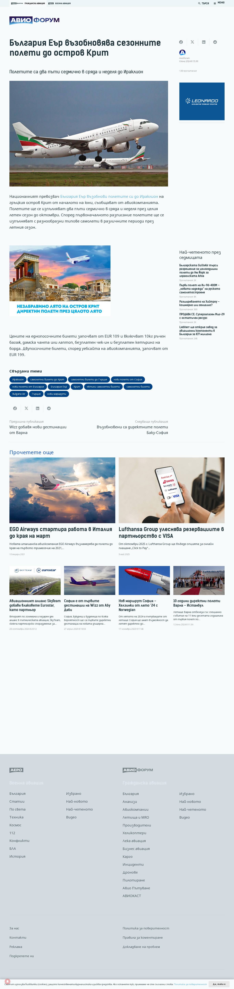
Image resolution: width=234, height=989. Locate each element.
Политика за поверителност (146, 928)
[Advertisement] (202, 177)
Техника (16, 817)
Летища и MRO (136, 817)
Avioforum (184, 58)
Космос (15, 825)
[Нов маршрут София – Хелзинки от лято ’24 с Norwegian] (144, 598)
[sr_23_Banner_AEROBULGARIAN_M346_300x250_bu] (202, 101)
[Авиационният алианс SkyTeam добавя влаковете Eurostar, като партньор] (35, 598)
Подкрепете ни (21, 956)
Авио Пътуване (136, 888)
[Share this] (15, 408)
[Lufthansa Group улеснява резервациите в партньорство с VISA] (172, 506)
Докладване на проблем (141, 947)
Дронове (130, 872)
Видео (71, 817)
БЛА (12, 848)
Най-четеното (79, 809)
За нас (14, 928)
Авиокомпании (136, 809)
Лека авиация (134, 840)
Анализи (130, 801)
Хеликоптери (134, 833)
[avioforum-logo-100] (34, 20)
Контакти (17, 937)
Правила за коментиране (143, 937)
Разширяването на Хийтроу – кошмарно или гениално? (199, 303)
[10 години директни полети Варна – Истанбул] (199, 596)
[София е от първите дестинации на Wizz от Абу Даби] (89, 598)
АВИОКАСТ (132, 895)
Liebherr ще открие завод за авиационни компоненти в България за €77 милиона (198, 330)
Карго (128, 856)
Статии (16, 801)
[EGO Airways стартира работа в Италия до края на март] (62, 506)
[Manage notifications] (7, 981)
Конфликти (19, 840)
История (17, 856)
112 (12, 833)
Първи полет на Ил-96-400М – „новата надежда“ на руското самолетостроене (199, 288)
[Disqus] (117, 689)
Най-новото (77, 801)
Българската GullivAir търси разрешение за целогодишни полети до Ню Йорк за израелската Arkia (198, 271)
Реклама (15, 947)
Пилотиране (134, 880)
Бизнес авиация (136, 848)
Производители (137, 825)
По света (17, 809)
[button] (219, 3)
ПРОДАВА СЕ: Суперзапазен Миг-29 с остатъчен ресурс (202, 316)
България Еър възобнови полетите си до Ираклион (109, 196)
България (17, 793)
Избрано (73, 793)
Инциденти (133, 864)
